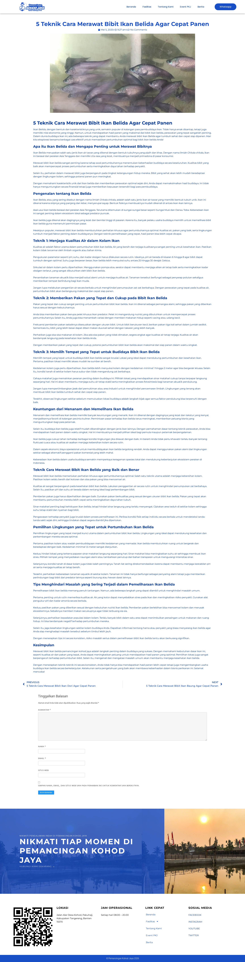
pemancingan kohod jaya (76, 651)
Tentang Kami (165, 6)
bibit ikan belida (53, 163)
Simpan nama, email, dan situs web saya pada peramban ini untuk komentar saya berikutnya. (88, 785)
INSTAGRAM (195, 921)
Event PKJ (185, 6)
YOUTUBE (194, 928)
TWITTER (193, 935)
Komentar (44, 710)
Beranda (131, 6)
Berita (201, 6)
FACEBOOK (194, 915)
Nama (42, 746)
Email (42, 758)
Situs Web (43, 770)
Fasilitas (146, 6)
